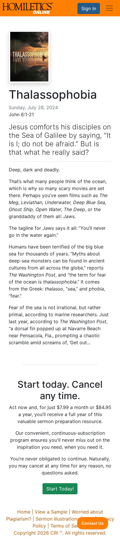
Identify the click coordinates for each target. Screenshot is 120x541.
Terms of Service (69, 526)
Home (23, 512)
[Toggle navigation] (109, 8)
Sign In (88, 8)
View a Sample (51, 512)
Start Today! (60, 489)
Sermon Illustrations (57, 519)
